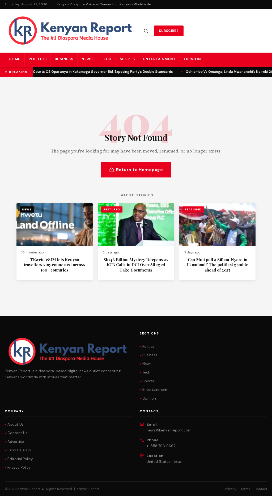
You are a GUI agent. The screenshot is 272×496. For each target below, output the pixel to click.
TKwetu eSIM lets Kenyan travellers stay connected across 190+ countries (54, 265)
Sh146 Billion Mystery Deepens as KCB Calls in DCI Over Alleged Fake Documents (136, 265)
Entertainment (159, 59)
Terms (245, 489)
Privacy (230, 489)
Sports (127, 59)
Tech (106, 59)
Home (14, 59)
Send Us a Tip (19, 450)
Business (64, 59)
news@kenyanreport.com (169, 430)
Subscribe (169, 30)
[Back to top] (259, 488)
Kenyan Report (87, 489)
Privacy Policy (19, 467)
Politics (37, 59)
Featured (112, 209)
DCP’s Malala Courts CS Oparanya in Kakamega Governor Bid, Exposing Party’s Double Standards (91, 72)
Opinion (192, 59)
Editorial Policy (20, 459)
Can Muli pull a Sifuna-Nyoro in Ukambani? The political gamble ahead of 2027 (217, 265)
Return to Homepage (139, 169)
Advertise (15, 441)
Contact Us (17, 433)
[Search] (146, 31)
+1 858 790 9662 (161, 446)
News (87, 59)
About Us (15, 424)
